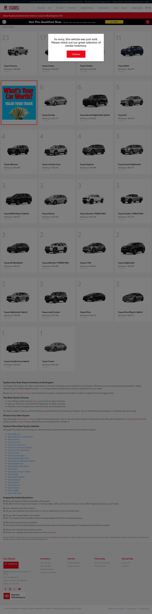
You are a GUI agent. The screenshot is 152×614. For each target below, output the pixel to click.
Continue (76, 54)
